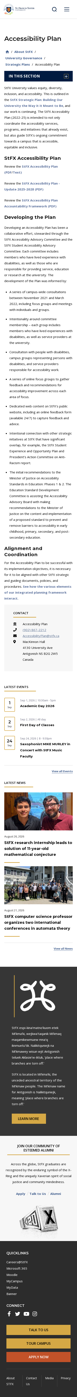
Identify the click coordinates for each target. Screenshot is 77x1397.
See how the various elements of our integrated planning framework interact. (37, 592)
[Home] (7, 51)
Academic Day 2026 (37, 706)
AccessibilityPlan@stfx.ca (41, 636)
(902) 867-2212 (34, 630)
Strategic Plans (17, 64)
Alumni (55, 1194)
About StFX (23, 52)
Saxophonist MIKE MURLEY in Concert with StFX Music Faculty (45, 750)
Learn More (29, 1118)
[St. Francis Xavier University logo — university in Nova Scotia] (18, 9)
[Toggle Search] (54, 9)
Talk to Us (38, 1194)
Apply (20, 1194)
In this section (24, 76)
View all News (63, 948)
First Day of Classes (37, 725)
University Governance (23, 58)
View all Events (62, 771)
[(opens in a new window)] (9, 1313)
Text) (17, 172)
